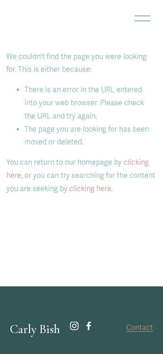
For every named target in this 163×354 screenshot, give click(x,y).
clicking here (90, 188)
